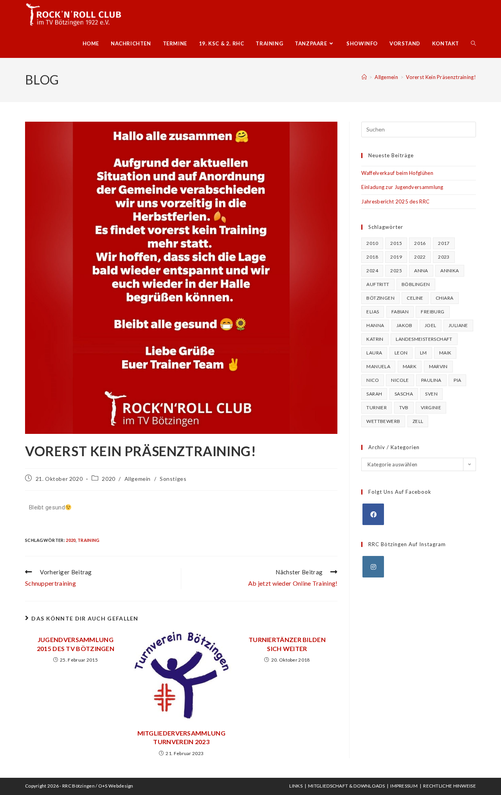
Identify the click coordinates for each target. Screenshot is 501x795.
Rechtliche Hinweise (449, 786)
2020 (108, 478)
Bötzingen (380, 298)
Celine (415, 298)
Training (88, 540)
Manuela (378, 366)
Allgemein (137, 478)
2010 (372, 243)
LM (423, 353)
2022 (420, 257)
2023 (444, 257)
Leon (401, 353)
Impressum (404, 786)
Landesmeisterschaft (424, 339)
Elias (372, 312)
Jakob (404, 325)
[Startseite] (364, 77)
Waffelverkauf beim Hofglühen (397, 173)
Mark (410, 366)
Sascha (404, 394)
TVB (404, 407)
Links (296, 786)
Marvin (438, 366)
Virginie (431, 407)
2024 (372, 270)
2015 (396, 243)
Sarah (374, 394)
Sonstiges (173, 478)
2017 (444, 243)
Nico (372, 380)
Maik (445, 353)
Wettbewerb (383, 421)
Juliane (458, 325)
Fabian (400, 312)
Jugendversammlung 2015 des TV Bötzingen (75, 644)
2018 (372, 257)
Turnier (376, 407)
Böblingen (416, 284)
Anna (421, 270)
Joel (430, 325)
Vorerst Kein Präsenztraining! (441, 77)
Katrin (374, 339)
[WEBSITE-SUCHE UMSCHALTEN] (473, 43)
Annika (449, 270)
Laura (374, 353)
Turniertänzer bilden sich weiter (287, 644)
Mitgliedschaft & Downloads (346, 786)
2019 (396, 257)
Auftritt (377, 284)
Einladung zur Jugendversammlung (402, 187)
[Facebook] (373, 514)
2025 (396, 270)
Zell (418, 421)
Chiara (444, 298)
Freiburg (432, 312)
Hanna (375, 325)
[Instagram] (373, 566)
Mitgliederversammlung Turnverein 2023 (181, 737)
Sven (431, 394)
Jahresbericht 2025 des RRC (395, 201)
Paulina (431, 380)
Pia (457, 380)
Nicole (400, 380)
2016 (420, 243)
